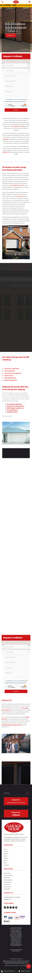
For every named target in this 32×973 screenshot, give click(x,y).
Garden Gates (7, 889)
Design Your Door (12, 31)
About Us (6, 851)
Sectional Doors (7, 873)
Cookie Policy (10, 965)
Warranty (6, 858)
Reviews (6, 853)
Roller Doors (7, 877)
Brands (5, 856)
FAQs (5, 860)
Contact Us (11, 35)
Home (5, 849)
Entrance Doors (7, 886)
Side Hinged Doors (8, 880)
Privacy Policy (15, 99)
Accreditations (10, 912)
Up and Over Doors (8, 875)
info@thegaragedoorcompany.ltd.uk (16, 802)
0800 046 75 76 (7, 899)
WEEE (6, 965)
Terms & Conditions (23, 965)
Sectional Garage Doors (14, 404)
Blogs (5, 862)
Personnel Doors (8, 882)
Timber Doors (7, 884)
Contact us (6, 865)
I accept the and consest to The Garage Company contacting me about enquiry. (16, 100)
